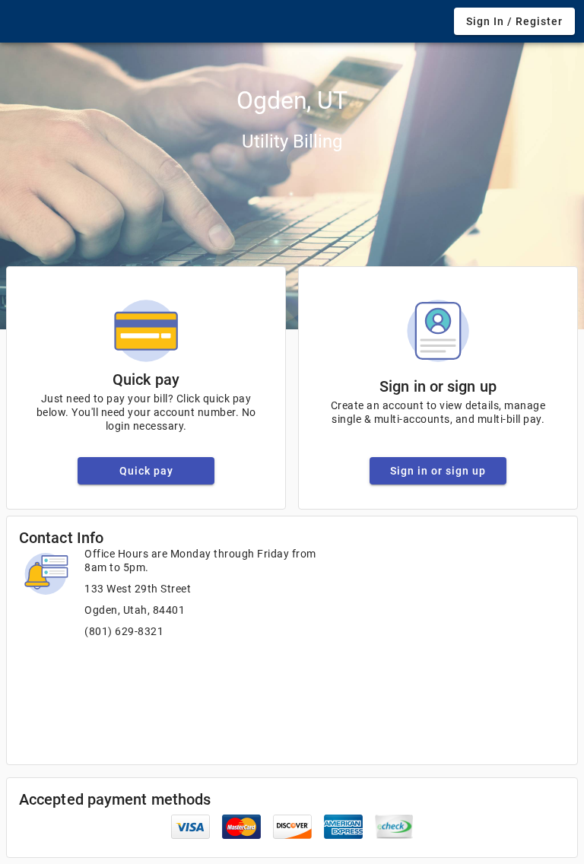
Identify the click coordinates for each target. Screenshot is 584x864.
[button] (514, 21)
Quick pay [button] (146, 471)
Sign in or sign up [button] (438, 471)
